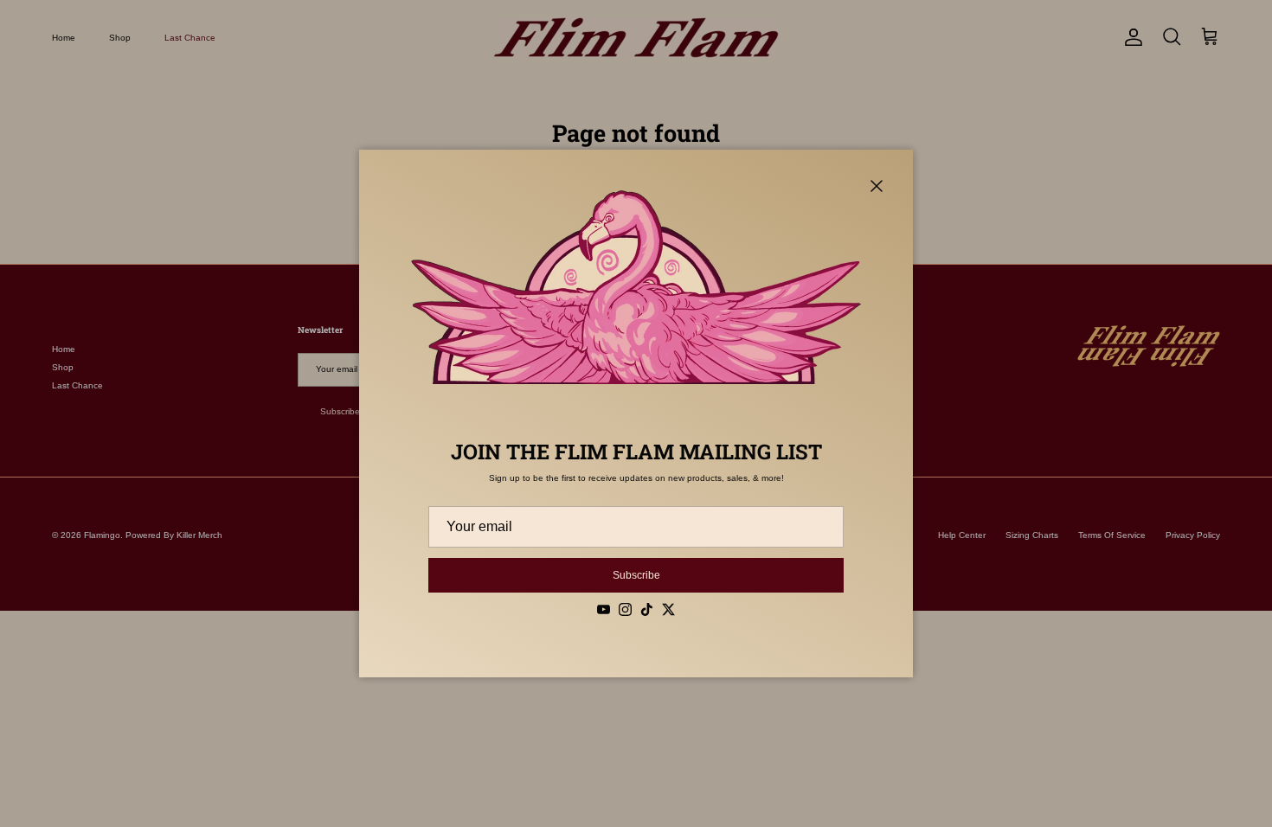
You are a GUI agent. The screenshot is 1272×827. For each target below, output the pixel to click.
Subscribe (636, 575)
